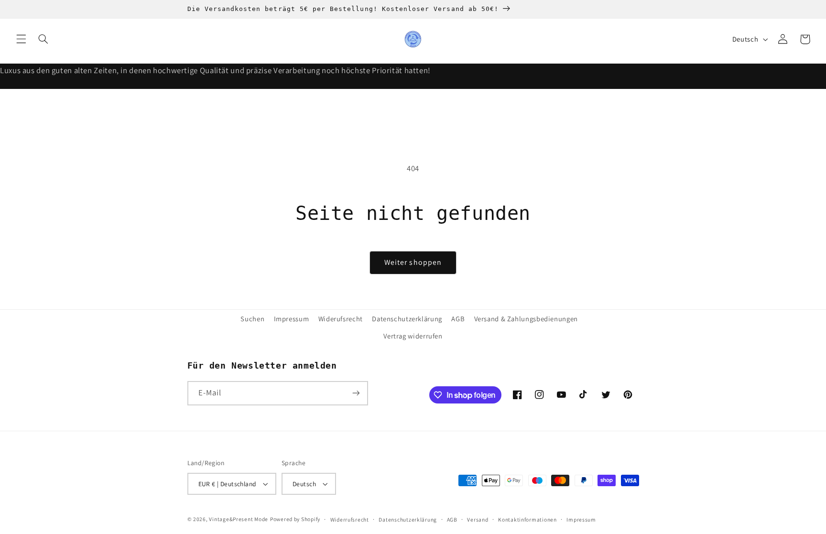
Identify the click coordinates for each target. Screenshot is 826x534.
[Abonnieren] (356, 393)
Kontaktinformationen (527, 519)
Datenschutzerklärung (407, 318)
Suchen (252, 318)
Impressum (291, 318)
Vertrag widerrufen (412, 335)
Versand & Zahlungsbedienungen (526, 318)
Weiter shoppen (413, 262)
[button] (21, 39)
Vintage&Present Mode (238, 519)
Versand (477, 519)
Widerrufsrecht (349, 519)
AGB (458, 318)
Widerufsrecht (340, 318)
